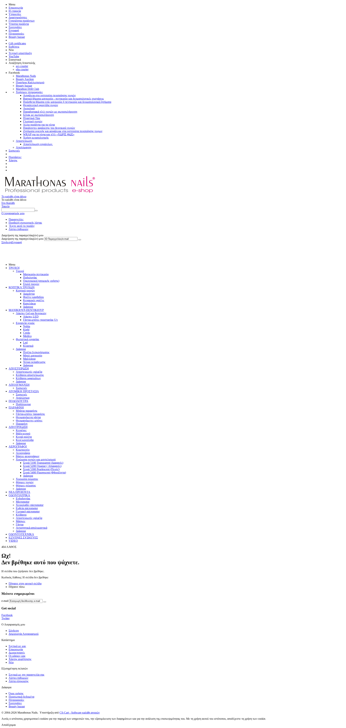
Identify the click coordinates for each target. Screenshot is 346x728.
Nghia (26, 326)
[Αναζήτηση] (36, 210)
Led (25, 342)
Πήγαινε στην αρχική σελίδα (25, 583)
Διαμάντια (29, 293)
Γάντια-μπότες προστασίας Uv (40, 319)
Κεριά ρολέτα (24, 436)
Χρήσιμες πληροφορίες (29, 92)
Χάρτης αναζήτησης (20, 659)
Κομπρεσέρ (23, 449)
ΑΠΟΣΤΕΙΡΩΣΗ (19, 368)
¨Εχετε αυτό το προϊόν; (22, 225)
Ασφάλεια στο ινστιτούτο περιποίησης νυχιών (49, 95)
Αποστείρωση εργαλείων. (38, 144)
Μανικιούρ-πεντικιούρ (36, 274)
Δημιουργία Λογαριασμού (24, 633)
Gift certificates (17, 43)
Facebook (7, 615)
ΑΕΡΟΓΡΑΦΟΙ (18, 446)
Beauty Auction (25, 79)
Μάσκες (20, 521)
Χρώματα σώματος (27, 479)
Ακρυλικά (29, 108)
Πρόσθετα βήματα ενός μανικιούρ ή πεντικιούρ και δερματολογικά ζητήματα (67, 101)
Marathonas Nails (26, 75)
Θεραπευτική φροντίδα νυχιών (40, 105)
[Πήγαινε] (79, 239)
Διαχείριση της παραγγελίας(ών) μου (22, 238)
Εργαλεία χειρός (25, 323)
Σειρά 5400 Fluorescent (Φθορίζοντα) (44, 472)
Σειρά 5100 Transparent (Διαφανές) (43, 462)
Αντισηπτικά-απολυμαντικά (31, 527)
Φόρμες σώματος (26, 485)
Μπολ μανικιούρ (32, 355)
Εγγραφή (14, 30)
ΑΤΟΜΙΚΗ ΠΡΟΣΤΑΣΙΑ (24, 391)
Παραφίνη (21, 423)
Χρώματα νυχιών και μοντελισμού (36, 459)
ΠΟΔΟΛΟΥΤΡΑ (18, 401)
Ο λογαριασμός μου (13, 213)
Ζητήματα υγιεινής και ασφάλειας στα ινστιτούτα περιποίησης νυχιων (62, 131)
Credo (26, 332)
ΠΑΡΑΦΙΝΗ (16, 407)
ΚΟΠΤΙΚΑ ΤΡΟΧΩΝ (22, 287)
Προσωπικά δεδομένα (21, 696)
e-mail (4, 600)
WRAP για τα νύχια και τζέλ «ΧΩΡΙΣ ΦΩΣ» (48, 134)
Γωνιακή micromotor (28, 511)
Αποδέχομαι (8, 724)
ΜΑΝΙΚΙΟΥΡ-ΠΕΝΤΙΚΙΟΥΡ (26, 310)
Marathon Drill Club (27, 88)
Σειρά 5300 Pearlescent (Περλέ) (41, 469)
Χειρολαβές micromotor (29, 505)
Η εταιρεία (15, 10)
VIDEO (13, 540)
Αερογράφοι (23, 453)
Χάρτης (13, 160)
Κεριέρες (21, 430)
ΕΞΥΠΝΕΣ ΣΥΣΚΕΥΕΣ (23, 537)
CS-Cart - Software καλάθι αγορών (79, 712)
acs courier (22, 66)
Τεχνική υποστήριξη (20, 53)
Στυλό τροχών (31, 284)
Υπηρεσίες (15, 14)
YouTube (14, 56)
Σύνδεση (6, 242)
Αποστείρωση (24, 140)
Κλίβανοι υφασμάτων (28, 378)
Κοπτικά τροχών (25, 290)
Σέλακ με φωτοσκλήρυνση (38, 114)
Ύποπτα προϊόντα (19, 23)
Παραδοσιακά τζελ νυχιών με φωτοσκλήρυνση (50, 111)
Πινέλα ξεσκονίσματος (36, 352)
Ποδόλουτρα (23, 404)
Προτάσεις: (15, 157)
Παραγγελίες (16, 219)
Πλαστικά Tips (31, 118)
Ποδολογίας (30, 277)
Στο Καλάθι (8, 203)
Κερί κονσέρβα (25, 440)
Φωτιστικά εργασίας (27, 339)
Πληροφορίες (16, 33)
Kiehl (26, 329)
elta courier (22, 69)
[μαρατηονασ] (49, 193)
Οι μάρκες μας (17, 655)
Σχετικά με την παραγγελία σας (26, 674)
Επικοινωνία (16, 7)
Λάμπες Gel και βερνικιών (31, 313)
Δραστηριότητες (18, 17)
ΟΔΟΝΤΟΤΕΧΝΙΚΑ (21, 534)
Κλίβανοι (21, 514)
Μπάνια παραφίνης (26, 410)
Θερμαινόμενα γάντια (28, 417)
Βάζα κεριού (23, 433)
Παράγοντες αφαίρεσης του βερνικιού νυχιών (49, 127)
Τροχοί (20, 271)
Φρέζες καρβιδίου (33, 297)
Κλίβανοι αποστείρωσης (30, 375)
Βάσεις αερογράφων (27, 456)
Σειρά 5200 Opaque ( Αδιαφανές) (42, 466)
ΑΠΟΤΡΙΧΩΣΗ (18, 427)
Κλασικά (28, 345)
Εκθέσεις (14, 46)
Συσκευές (14, 150)
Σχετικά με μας (17, 646)
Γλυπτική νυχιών (32, 121)
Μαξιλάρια (29, 358)
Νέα (11, 662)
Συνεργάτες (15, 27)
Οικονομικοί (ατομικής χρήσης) (41, 280)
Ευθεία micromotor (27, 508)
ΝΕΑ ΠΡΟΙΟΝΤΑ (19, 492)
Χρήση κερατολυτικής (36, 137)
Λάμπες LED (31, 316)
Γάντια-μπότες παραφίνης (30, 414)
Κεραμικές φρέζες (33, 300)
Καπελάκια (29, 303)
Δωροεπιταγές (17, 652)
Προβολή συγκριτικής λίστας (25, 222)
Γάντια (19, 524)
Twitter (5, 618)
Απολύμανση (23, 147)
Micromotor (22, 501)
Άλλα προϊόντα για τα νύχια (39, 124)
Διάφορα (28, 306)
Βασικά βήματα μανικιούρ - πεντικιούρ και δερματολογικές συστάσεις (63, 98)
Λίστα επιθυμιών (18, 229)
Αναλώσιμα (22, 397)
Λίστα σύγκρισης (18, 681)
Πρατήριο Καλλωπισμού (30, 82)
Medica (27, 336)
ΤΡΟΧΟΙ (14, 267)
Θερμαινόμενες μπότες (29, 420)
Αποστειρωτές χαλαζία (29, 371)
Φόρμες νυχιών (25, 482)
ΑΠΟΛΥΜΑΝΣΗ (19, 384)
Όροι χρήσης (16, 693)
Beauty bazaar (17, 36)
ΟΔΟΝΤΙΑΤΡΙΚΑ (19, 495)
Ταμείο (5, 206)
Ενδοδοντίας (23, 498)
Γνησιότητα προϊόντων (22, 20)
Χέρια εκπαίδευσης (34, 362)
